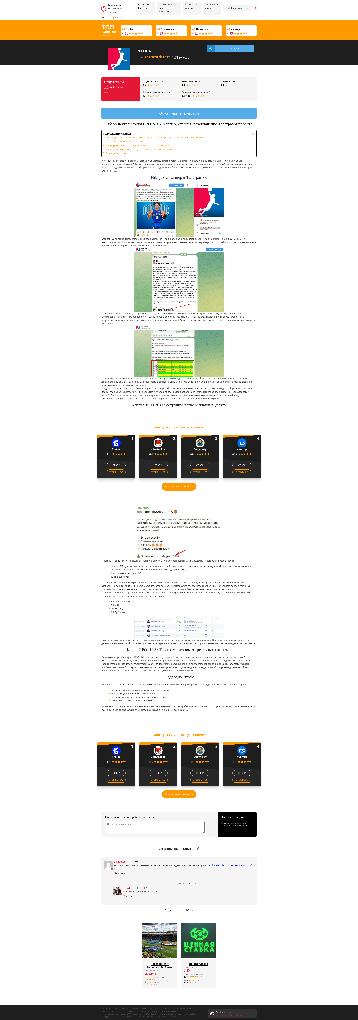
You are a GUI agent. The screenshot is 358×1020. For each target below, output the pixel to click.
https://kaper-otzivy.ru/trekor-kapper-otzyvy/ (228, 865)
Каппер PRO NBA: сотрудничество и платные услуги (137, 145)
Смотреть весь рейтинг (177, 486)
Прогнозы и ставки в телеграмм (165, 8)
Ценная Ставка (198, 963)
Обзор (116, 465)
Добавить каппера (236, 8)
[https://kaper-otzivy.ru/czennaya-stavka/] (198, 940)
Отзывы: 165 (200, 472)
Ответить (120, 873)
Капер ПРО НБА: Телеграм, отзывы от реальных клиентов (141, 149)
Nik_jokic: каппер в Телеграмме (124, 141)
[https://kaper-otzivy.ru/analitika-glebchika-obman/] (159, 940)
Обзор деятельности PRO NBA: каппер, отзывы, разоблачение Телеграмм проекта (156, 137)
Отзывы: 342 (116, 472)
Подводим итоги (116, 153)
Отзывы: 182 (158, 472)
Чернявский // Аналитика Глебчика (160, 965)
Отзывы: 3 (242, 472)
